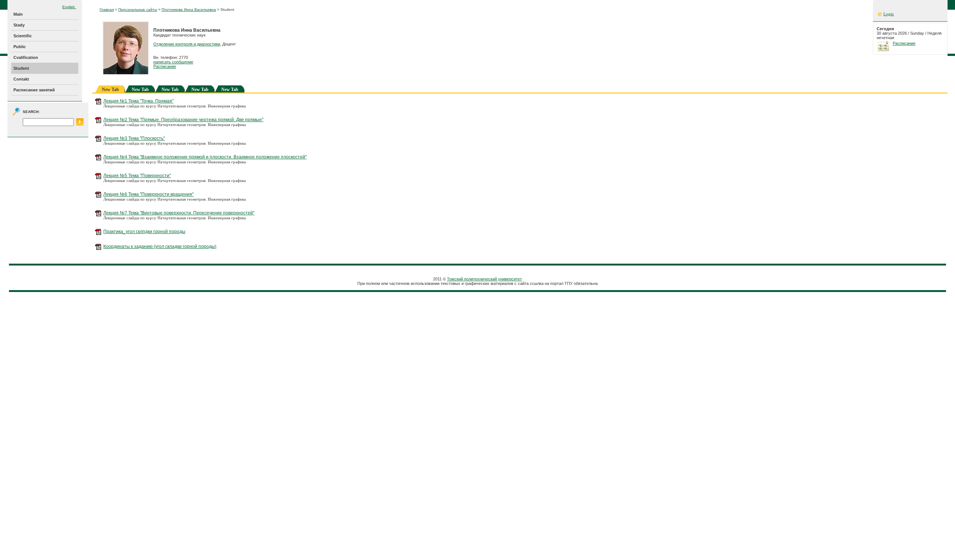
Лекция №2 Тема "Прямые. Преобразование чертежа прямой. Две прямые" (183, 119)
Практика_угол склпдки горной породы (144, 231)
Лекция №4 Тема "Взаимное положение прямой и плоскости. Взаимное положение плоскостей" (205, 157)
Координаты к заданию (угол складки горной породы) (159, 246)
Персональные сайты (137, 9)
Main (18, 14)
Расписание (164, 66)
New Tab (140, 89)
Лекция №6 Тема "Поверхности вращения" (148, 194)
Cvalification (25, 57)
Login (888, 14)
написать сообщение (173, 62)
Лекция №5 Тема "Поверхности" (137, 175)
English (69, 7)
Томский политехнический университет (484, 279)
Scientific (22, 36)
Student (21, 68)
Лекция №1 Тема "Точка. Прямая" (138, 101)
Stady (19, 25)
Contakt (21, 79)
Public (19, 46)
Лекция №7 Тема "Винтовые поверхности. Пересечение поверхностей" (178, 213)
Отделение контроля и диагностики (186, 44)
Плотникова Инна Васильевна (189, 9)
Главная (107, 9)
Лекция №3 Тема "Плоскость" (134, 138)
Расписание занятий (34, 90)
